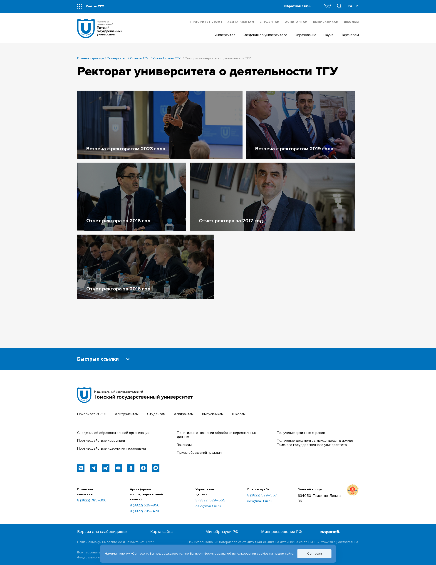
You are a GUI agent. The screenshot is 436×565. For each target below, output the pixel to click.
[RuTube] (105, 468)
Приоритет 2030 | (206, 22)
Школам (351, 22)
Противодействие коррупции (101, 440)
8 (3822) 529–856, (145, 505)
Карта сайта (161, 531)
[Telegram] (93, 468)
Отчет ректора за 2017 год (231, 221)
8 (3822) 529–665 (210, 500)
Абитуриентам (241, 22)
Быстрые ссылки (98, 359)
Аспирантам (296, 22)
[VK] (80, 468)
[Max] (155, 468)
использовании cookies (250, 553)
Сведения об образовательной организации (113, 433)
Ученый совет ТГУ (167, 58)
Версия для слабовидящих (102, 531)
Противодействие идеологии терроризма (111, 448)
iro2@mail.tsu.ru (259, 501)
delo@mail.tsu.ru (208, 506)
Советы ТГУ (139, 58)
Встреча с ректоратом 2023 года (125, 149)
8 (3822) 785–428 (144, 511)
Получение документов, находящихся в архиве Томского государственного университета (315, 442)
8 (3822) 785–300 (92, 500)
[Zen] (143, 468)
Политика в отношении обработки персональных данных (217, 435)
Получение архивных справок (301, 433)
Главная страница (90, 58)
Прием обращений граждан (199, 452)
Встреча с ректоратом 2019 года (294, 149)
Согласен (314, 553)
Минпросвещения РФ (281, 531)
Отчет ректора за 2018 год (118, 221)
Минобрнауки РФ (222, 531)
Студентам (270, 22)
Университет (116, 58)
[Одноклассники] (130, 468)
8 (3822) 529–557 (262, 495)
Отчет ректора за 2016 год (118, 289)
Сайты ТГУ (95, 6)
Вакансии (184, 445)
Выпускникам (326, 22)
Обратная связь (297, 6)
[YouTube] (118, 468)
